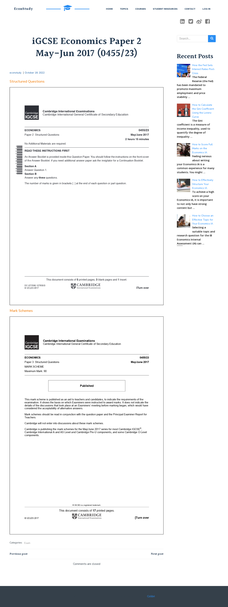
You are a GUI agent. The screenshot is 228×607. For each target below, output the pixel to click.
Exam (27, 543)
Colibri (151, 596)
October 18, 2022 (35, 72)
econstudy (15, 72)
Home (109, 8)
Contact (190, 8)
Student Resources (165, 8)
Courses (140, 8)
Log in (206, 8)
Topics (124, 8)
